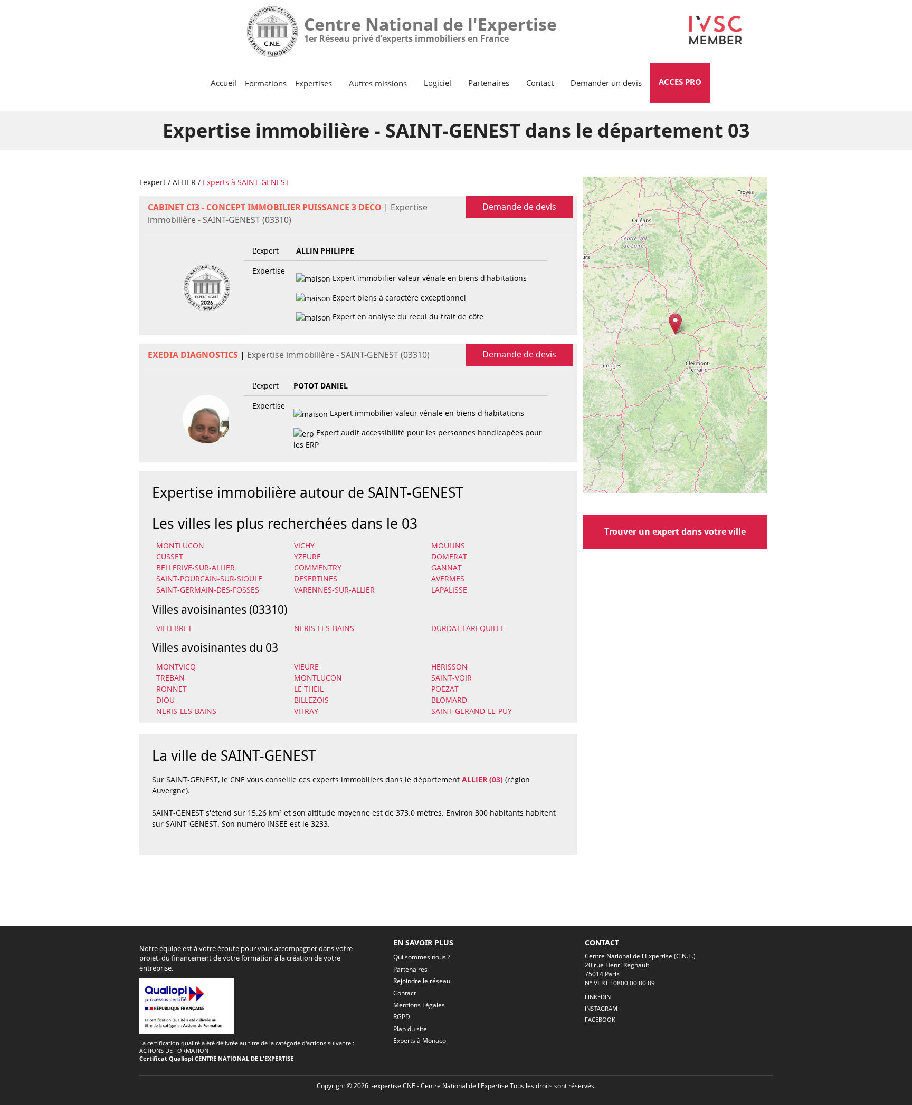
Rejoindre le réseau (421, 980)
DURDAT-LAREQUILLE (468, 628)
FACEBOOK (600, 1019)
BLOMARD (449, 700)
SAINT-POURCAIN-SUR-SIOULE (209, 579)
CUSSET (169, 556)
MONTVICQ (176, 667)
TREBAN (170, 678)
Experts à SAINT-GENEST (246, 182)
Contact (540, 82)
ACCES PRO (680, 81)
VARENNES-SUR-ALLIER (334, 590)
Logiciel (437, 82)
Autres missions (378, 83)
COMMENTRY (317, 568)
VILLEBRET (174, 628)
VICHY (304, 545)
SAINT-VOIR (451, 678)
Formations (266, 83)
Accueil (223, 82)
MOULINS (448, 545)
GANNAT (446, 568)
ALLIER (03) (482, 779)
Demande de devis (519, 206)
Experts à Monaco (419, 1040)
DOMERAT (449, 556)
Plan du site (410, 1028)
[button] (675, 324)
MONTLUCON (180, 545)
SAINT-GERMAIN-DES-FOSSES (207, 590)
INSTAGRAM (601, 1008)
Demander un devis (606, 82)
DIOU (165, 700)
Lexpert (152, 182)
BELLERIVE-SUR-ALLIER (195, 568)
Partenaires (488, 82)
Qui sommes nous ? (421, 957)
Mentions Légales (419, 1005)
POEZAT (445, 689)
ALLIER (184, 182)
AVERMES (447, 579)
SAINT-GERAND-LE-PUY (471, 711)
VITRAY (306, 711)
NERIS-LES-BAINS (324, 628)
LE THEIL (309, 689)
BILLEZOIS (311, 700)
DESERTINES (315, 579)
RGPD (401, 1016)
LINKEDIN (598, 997)
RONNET (171, 689)
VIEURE (306, 667)
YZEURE (307, 556)
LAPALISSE (449, 590)
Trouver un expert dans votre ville (675, 531)
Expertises (313, 83)
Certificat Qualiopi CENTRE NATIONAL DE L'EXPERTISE (216, 1058)
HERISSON (449, 667)
